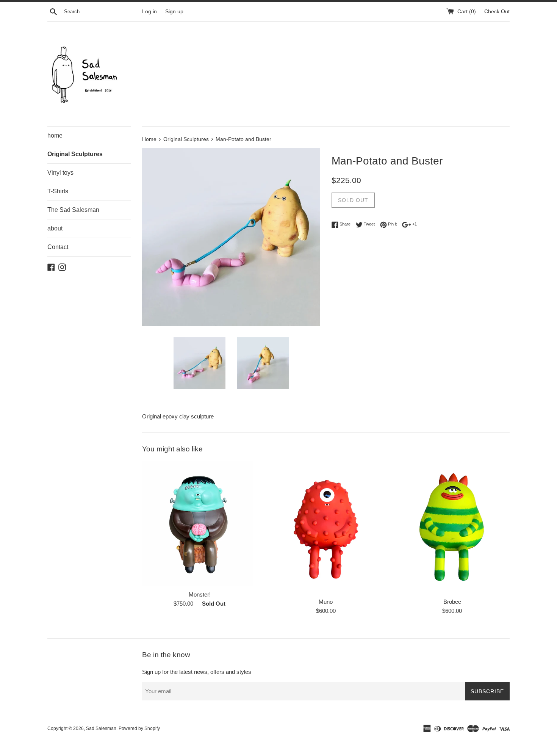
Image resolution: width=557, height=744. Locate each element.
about (55, 228)
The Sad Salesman (73, 210)
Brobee (452, 601)
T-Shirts (57, 191)
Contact (57, 247)
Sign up (174, 11)
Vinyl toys (60, 172)
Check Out (497, 11)
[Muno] (325, 527)
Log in (149, 11)
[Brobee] (452, 527)
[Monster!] (199, 523)
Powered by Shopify (139, 728)
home (55, 135)
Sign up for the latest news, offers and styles (196, 672)
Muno (326, 601)
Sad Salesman (101, 728)
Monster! (200, 594)
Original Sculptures (75, 154)
